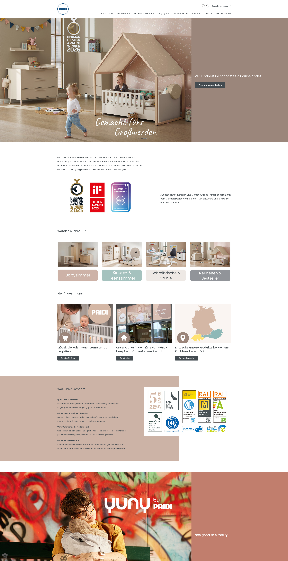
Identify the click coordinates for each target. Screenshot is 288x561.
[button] (5, 556)
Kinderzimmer (123, 13)
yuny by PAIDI (163, 13)
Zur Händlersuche (186, 358)
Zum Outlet (125, 358)
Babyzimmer (107, 13)
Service (208, 13)
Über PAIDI (196, 13)
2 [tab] (144, 139)
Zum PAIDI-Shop (68, 358)
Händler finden (223, 13)
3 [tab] (146, 139)
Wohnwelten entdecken (210, 85)
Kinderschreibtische (144, 13)
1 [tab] (142, 139)
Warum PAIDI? (181, 13)
